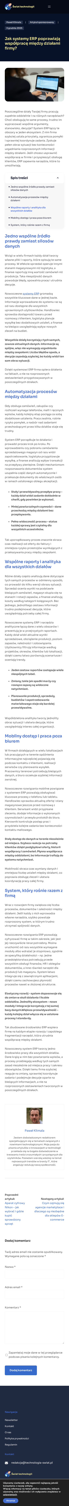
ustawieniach (10, 1494)
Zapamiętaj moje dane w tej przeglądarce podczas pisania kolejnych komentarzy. (35, 1355)
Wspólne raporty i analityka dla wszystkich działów (28, 209)
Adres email (13, 1287)
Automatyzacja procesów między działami (30, 199)
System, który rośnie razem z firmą (30, 225)
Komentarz (13, 1307)
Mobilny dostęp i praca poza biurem (31, 217)
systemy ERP (31, 293)
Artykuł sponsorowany (42, 22)
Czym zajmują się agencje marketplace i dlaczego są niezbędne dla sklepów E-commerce (49, 1211)
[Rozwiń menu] (49, 7)
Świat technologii (23, 6)
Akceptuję (10, 1500)
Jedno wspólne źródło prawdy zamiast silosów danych (33, 188)
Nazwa (10, 1267)
